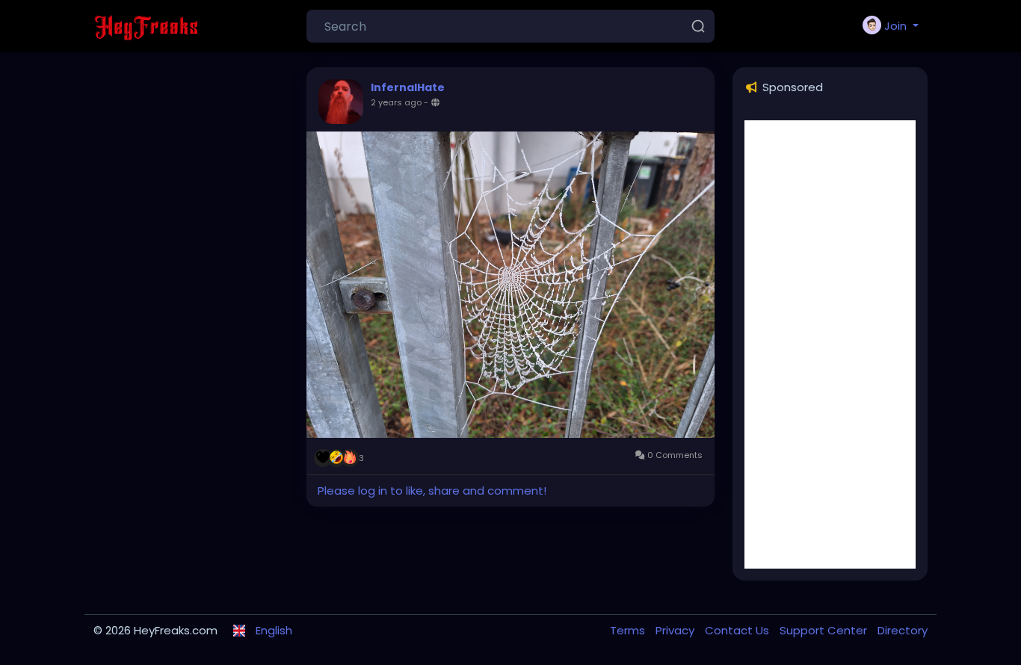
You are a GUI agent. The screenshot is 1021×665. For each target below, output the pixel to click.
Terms (629, 630)
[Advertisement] (830, 344)
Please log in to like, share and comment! (432, 490)
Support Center (825, 630)
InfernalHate (408, 87)
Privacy (676, 630)
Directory (902, 630)
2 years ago (396, 102)
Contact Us (738, 630)
